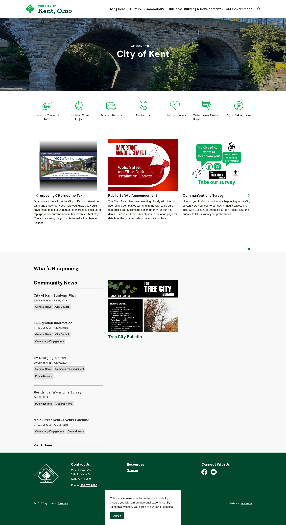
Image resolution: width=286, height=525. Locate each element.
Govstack (246, 503)
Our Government (239, 9)
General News (43, 306)
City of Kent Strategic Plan (55, 295)
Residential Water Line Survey (57, 392)
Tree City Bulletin (125, 336)
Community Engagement (49, 341)
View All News (43, 445)
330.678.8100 (88, 485)
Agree (117, 515)
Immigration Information (53, 323)
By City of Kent (42, 300)
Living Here (116, 9)
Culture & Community (147, 9)
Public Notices (43, 376)
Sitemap (132, 470)
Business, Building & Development (195, 9)
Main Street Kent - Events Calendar (61, 420)
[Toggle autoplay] (249, 249)
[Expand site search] (259, 9)
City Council (62, 306)
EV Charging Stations (51, 358)
